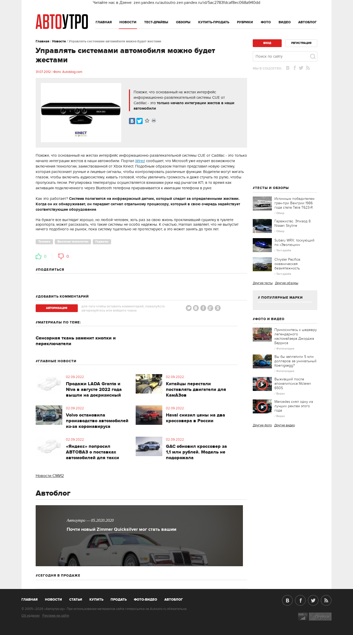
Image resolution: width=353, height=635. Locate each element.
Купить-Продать (213, 22)
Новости (127, 22)
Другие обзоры (286, 283)
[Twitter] (139, 121)
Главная (104, 22)
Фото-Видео (145, 600)
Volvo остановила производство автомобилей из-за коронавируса (97, 420)
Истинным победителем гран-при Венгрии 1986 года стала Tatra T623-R (294, 203)
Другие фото (262, 425)
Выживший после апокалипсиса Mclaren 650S (292, 383)
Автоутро (32, 598)
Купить (96, 600)
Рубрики (245, 22)
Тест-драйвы (156, 22)
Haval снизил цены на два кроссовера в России (195, 418)
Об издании (30, 616)
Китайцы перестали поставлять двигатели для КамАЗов (196, 389)
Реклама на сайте (55, 616)
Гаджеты (102, 242)
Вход (267, 43)
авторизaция (56, 308)
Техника (44, 242)
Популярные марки (282, 298)
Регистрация (301, 43)
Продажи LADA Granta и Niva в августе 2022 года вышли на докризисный (94, 389)
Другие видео (284, 425)
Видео (285, 22)
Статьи (75, 600)
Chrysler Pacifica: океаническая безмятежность (287, 263)
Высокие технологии (72, 242)
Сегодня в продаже (59, 575)
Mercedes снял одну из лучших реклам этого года (293, 406)
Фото (266, 22)
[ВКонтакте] (132, 121)
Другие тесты (263, 283)
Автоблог (307, 22)
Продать (119, 600)
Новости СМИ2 (50, 475)
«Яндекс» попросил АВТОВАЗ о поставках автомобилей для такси (92, 452)
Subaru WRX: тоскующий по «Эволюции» (294, 242)
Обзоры (183, 22)
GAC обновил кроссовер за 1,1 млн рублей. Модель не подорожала (196, 452)
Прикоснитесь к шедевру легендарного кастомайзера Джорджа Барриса (295, 336)
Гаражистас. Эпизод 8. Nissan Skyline (292, 223)
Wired (140, 161)
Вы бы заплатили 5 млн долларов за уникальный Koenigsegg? (295, 361)
